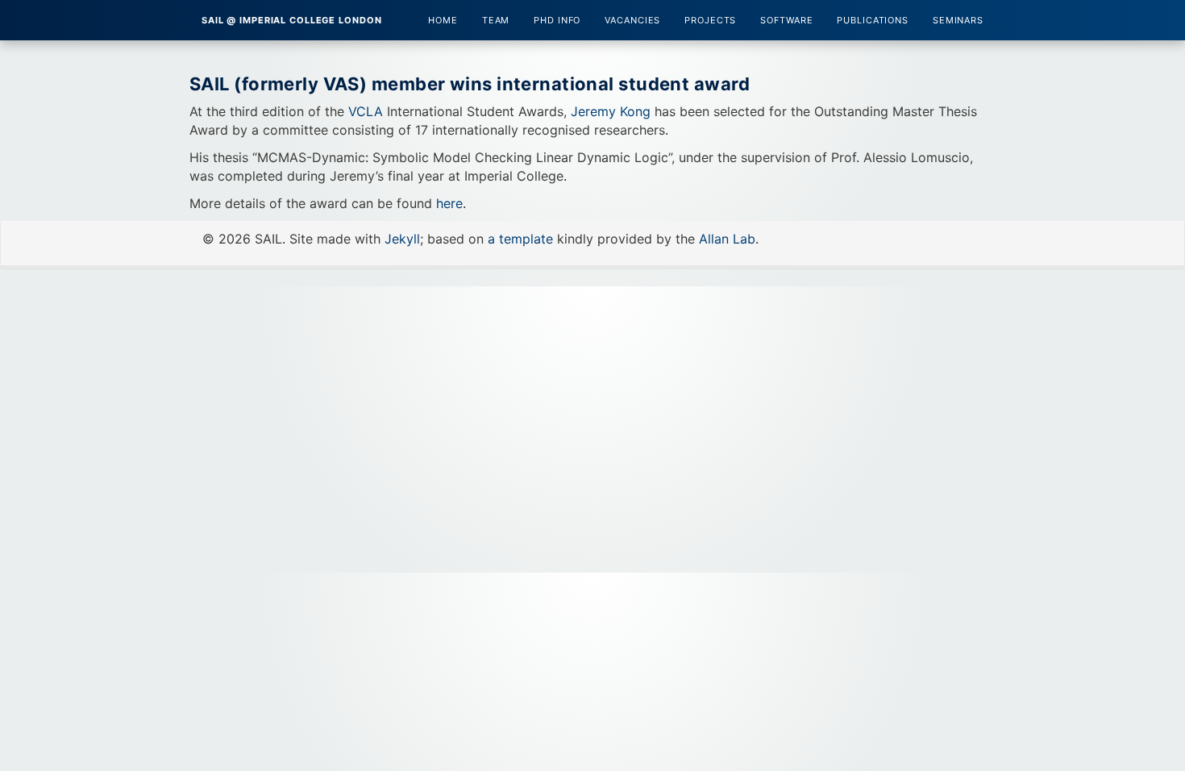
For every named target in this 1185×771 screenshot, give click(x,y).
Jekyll (402, 239)
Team (496, 20)
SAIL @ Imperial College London (291, 20)
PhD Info (557, 20)
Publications (872, 20)
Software (786, 20)
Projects (710, 20)
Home (443, 20)
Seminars (958, 20)
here (449, 203)
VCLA (365, 111)
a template (520, 239)
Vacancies (632, 20)
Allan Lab (727, 239)
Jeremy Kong (611, 111)
